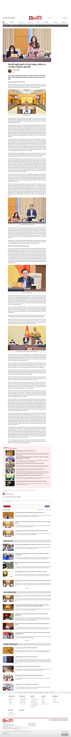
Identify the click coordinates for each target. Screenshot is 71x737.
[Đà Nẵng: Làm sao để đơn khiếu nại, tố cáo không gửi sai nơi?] (10, 477)
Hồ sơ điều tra (22, 701)
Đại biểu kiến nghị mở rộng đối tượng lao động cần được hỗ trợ (29, 512)
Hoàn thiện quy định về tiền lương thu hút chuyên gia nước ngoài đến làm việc (32, 563)
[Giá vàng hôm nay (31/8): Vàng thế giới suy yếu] (10, 453)
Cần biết (54, 701)
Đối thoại (28, 25)
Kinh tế (29, 22)
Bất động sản (33, 698)
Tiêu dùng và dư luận (34, 705)
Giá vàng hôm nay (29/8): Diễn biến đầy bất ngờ (26, 647)
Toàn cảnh (11, 22)
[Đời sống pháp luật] (57, 734)
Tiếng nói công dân (23, 702)
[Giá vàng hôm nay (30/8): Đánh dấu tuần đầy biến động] (8, 669)
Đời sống (46, 22)
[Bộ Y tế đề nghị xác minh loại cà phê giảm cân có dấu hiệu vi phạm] (8, 574)
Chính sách (17, 25)
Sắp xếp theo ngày (48, 509)
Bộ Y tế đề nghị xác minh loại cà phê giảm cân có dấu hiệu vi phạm (30, 571)
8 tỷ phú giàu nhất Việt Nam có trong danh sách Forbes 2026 (29, 675)
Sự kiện (22, 25)
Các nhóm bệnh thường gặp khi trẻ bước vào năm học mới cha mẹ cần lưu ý (32, 544)
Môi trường (44, 702)
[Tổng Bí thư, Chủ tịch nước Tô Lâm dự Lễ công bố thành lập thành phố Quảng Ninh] (8, 616)
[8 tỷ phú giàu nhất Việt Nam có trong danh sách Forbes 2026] (8, 678)
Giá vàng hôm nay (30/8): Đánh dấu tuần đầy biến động (28, 666)
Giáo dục (43, 699)
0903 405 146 (5, 732)
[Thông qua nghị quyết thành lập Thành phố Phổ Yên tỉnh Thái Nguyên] (8, 533)
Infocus (64, 22)
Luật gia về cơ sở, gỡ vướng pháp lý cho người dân (26, 684)
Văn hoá (43, 701)
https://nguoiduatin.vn (6, 723)
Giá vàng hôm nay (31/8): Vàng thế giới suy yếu (26, 450)
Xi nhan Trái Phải (12, 713)
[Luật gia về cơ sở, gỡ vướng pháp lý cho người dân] (8, 687)
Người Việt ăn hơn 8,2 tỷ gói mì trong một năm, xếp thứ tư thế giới (30, 463)
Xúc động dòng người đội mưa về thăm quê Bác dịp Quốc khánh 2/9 (30, 469)
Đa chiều (55, 22)
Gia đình (54, 698)
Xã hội (38, 22)
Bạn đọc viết (11, 715)
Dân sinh (43, 698)
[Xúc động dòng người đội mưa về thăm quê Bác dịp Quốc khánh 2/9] (10, 471)
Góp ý (8, 17)
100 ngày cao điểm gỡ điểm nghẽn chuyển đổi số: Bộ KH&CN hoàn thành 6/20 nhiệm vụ (32, 554)
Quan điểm (11, 712)
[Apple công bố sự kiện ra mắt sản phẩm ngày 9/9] (8, 659)
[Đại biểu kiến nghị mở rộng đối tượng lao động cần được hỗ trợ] (8, 515)
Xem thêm (27, 588)
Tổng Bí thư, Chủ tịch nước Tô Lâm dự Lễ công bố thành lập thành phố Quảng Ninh (31, 614)
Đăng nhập (47, 506)
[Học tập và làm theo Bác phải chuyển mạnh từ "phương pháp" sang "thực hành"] (8, 626)
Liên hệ (5, 17)
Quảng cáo (13, 17)
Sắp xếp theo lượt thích (41, 509)
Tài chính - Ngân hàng (35, 699)
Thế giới (33, 25)
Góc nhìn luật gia (23, 699)
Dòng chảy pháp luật (23, 698)
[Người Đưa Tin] (22, 720)
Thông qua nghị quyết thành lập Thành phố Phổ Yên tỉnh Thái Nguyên (31, 530)
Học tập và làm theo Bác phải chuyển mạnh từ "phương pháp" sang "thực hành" (32, 624)
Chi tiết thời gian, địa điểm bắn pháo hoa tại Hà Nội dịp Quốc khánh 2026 (31, 481)
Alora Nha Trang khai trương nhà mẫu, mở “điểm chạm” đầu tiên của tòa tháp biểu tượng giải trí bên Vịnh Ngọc (32, 457)
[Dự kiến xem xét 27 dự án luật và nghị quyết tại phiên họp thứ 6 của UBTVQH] (8, 583)
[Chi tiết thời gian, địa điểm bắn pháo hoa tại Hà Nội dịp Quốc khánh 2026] (10, 483)
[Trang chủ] (35, 18)
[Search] (61, 18)
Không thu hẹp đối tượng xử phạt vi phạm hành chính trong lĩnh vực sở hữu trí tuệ (33, 522)
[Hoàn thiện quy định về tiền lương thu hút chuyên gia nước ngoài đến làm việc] (8, 565)
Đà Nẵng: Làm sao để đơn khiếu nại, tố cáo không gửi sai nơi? (29, 475)
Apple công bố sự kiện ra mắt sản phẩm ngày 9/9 (26, 656)
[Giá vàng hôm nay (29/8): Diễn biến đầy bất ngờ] (8, 650)
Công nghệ (33, 706)
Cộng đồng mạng (56, 702)
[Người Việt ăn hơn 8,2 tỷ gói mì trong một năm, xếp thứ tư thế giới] (10, 465)
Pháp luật (21, 22)
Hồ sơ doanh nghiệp (34, 702)
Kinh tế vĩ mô (33, 701)
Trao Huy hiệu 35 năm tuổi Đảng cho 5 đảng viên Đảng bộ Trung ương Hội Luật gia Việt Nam (32, 633)
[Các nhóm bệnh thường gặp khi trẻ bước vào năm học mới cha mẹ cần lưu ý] (8, 547)
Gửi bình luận (7, 506)
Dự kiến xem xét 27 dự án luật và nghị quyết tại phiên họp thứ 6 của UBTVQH (33, 580)
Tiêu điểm (11, 25)
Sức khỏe (54, 699)
